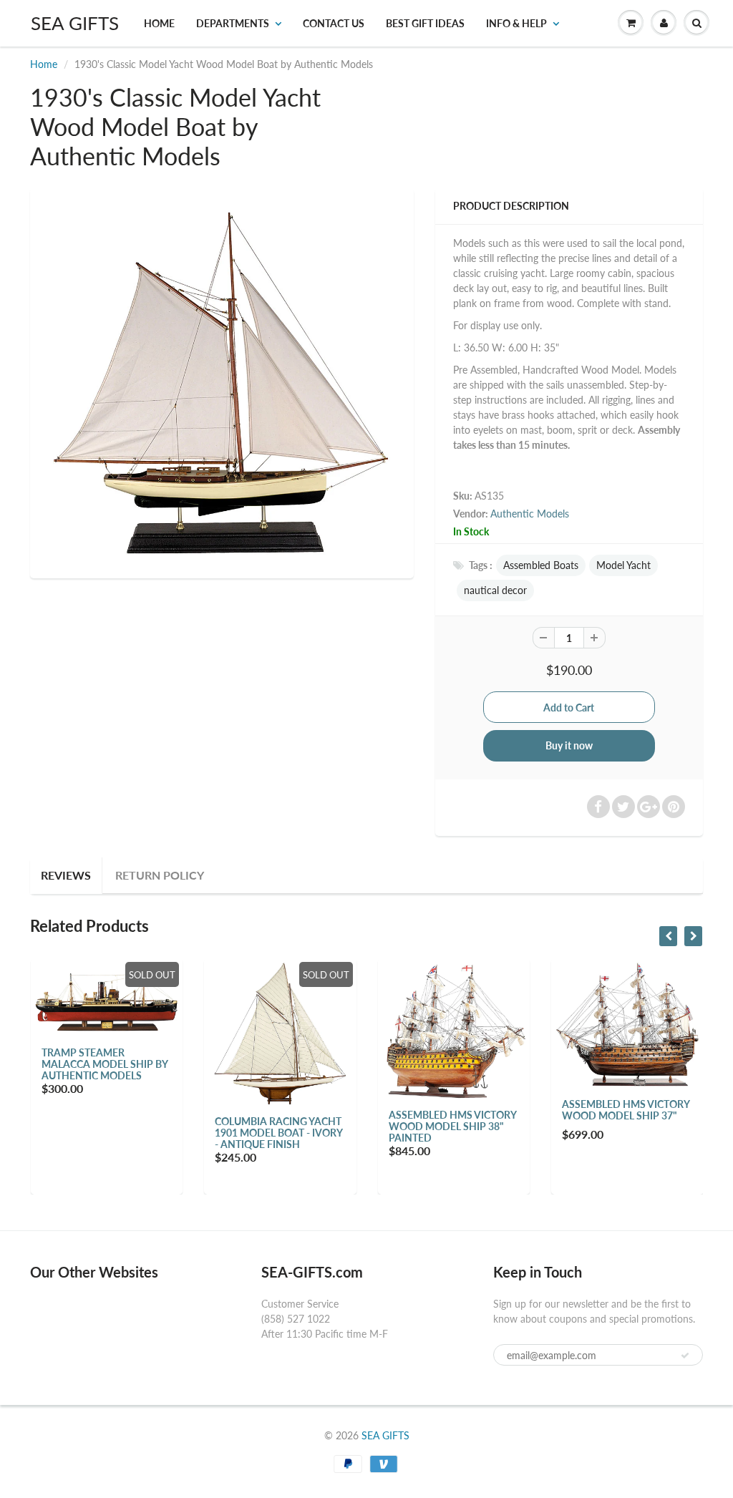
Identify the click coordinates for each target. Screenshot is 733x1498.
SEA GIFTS (75, 22)
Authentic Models (529, 513)
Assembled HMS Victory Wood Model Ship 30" (654, 1110)
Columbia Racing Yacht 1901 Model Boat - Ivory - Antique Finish (133, 1132)
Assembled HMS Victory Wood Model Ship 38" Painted (307, 1126)
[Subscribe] (685, 1355)
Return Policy (159, 875)
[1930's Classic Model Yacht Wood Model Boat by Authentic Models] (222, 381)
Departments (232, 23)
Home (159, 23)
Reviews (66, 875)
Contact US (333, 23)
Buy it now (569, 745)
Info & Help (516, 23)
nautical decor (495, 590)
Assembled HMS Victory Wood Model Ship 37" (480, 1110)
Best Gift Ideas (425, 23)
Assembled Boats (540, 565)
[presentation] (668, 936)
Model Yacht (623, 565)
